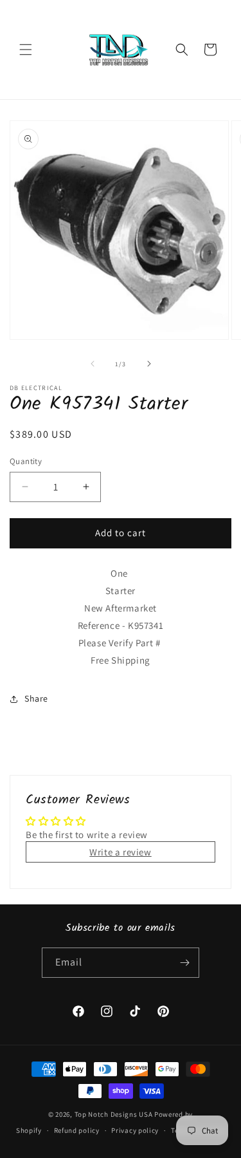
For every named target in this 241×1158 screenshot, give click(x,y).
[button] (26, 49)
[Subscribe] (184, 963)
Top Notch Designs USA (114, 1114)
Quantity (26, 461)
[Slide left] (92, 364)
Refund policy (77, 1130)
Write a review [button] (120, 852)
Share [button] (36, 698)
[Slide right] (149, 364)
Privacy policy (135, 1130)
